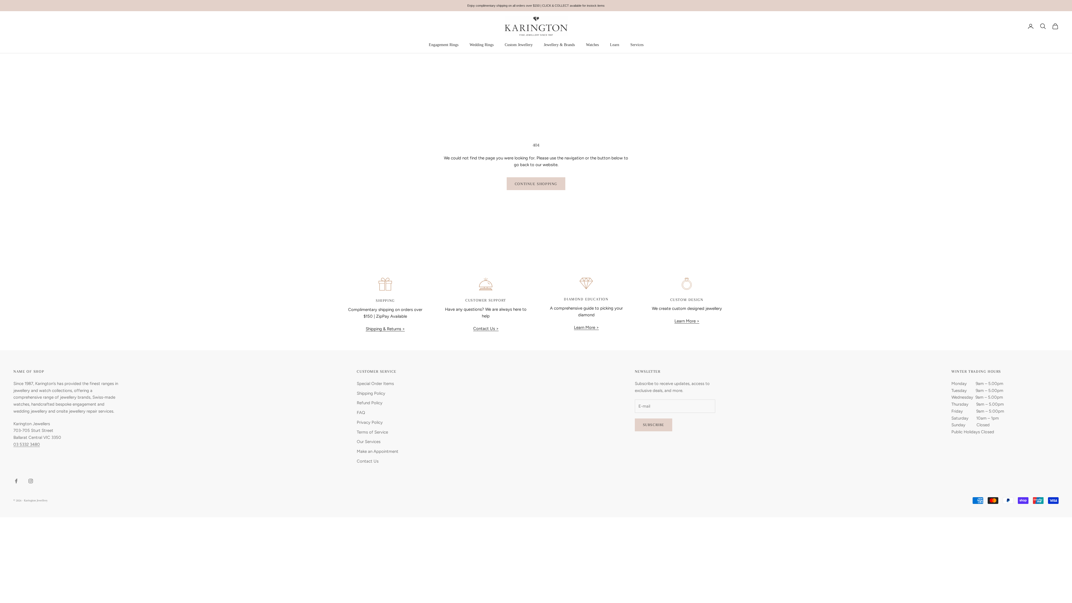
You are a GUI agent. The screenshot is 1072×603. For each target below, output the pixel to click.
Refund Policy (369, 402)
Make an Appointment (377, 451)
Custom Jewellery (519, 45)
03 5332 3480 (26, 444)
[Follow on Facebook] (16, 481)
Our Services (369, 441)
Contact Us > (486, 328)
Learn (614, 45)
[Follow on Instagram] (31, 481)
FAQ (361, 412)
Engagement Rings (443, 45)
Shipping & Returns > (385, 328)
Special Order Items (375, 383)
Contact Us (368, 461)
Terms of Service (372, 432)
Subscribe (653, 425)
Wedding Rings (482, 45)
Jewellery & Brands (559, 45)
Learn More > (586, 327)
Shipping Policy (371, 393)
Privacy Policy (370, 422)
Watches (592, 45)
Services (636, 45)
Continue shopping (536, 184)
